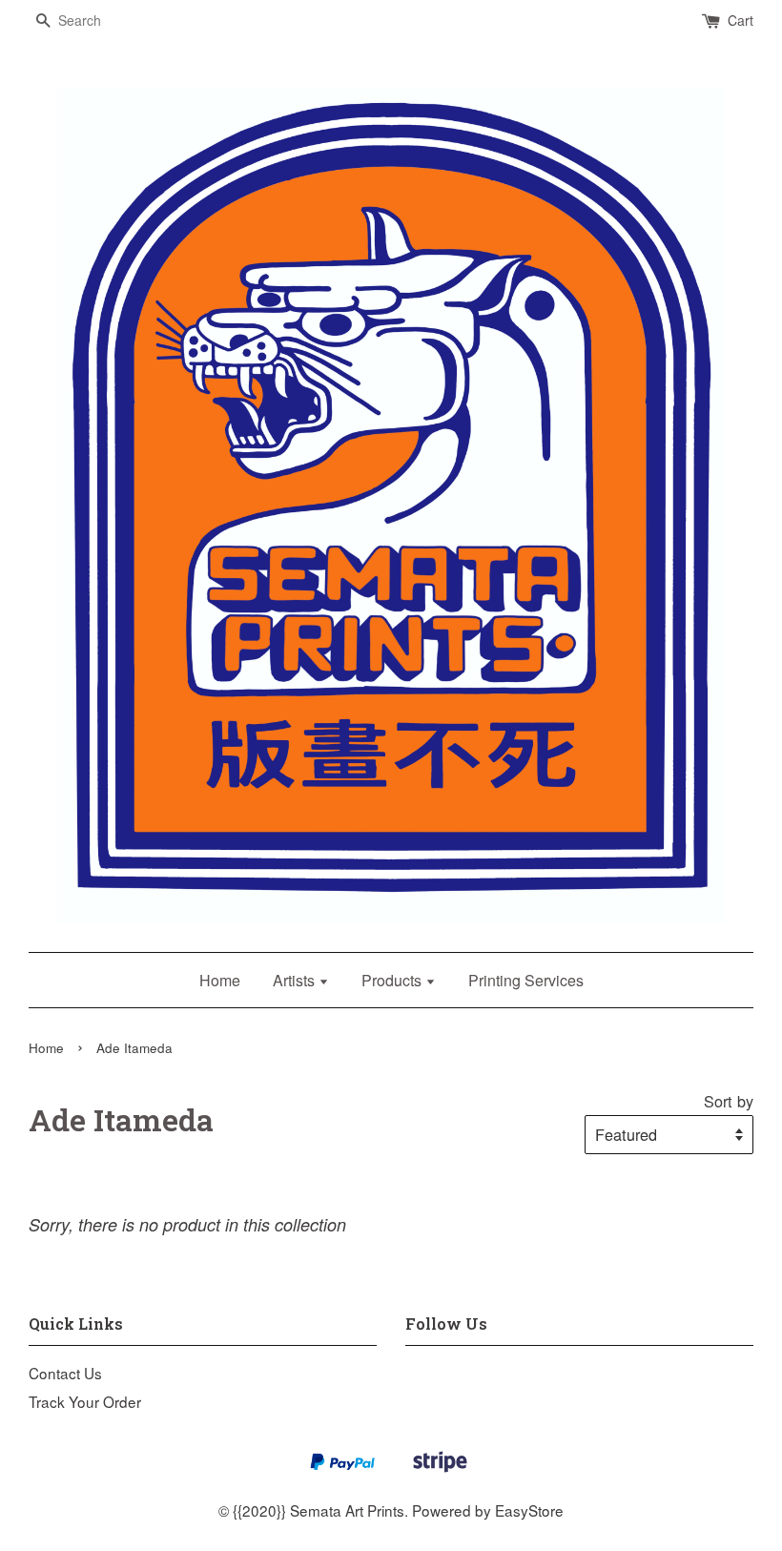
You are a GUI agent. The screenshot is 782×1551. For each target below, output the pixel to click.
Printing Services (526, 980)
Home (219, 980)
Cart (740, 20)
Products (393, 980)
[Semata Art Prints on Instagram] (415, 1373)
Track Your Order (85, 1401)
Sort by (728, 1100)
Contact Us (65, 1372)
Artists (296, 980)
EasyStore (529, 1509)
